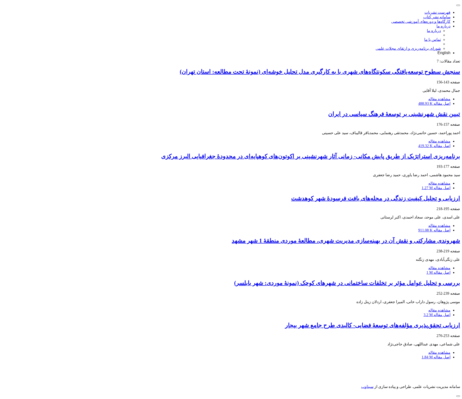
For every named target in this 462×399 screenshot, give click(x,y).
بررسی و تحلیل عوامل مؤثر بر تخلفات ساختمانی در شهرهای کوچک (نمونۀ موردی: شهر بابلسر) (347, 283)
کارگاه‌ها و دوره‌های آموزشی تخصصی (420, 21)
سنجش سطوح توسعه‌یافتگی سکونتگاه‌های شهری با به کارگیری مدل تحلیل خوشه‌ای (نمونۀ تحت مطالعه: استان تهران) (320, 72)
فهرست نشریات (437, 12)
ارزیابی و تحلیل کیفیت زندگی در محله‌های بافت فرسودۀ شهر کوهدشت (375, 198)
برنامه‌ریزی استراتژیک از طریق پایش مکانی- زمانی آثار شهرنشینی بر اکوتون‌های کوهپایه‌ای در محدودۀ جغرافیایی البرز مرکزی (310, 156)
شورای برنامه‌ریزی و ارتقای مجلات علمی (408, 48)
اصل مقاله (434, 103)
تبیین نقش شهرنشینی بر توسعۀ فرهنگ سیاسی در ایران (394, 114)
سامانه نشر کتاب (436, 17)
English (443, 53)
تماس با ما (432, 39)
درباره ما (443, 26)
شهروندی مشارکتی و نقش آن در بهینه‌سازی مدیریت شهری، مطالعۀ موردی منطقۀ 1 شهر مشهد (346, 240)
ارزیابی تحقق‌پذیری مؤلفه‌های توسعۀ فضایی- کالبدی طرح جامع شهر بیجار (372, 325)
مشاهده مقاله (439, 99)
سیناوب (367, 387)
